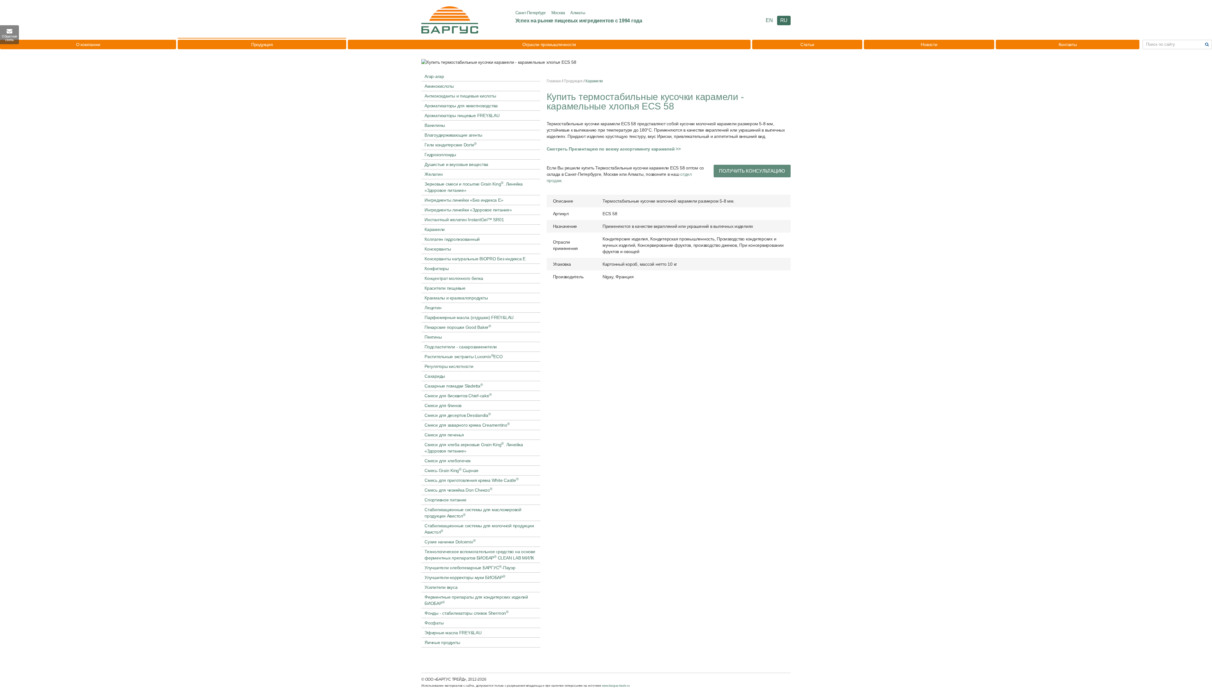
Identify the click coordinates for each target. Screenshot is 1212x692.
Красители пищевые (445, 288)
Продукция (262, 44)
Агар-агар (434, 76)
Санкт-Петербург (530, 12)
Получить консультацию (752, 171)
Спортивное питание (445, 499)
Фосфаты (434, 622)
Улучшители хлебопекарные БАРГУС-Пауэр (470, 567)
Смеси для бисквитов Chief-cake (458, 395)
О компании (88, 44)
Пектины (433, 337)
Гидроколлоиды (440, 154)
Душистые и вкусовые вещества (456, 164)
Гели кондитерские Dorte (451, 144)
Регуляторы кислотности (449, 366)
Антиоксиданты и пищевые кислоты (460, 95)
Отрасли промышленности (549, 44)
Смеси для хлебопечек (448, 460)
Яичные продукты (442, 642)
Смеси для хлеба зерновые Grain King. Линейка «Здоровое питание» (474, 447)
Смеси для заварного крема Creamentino (467, 425)
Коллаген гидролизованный (452, 239)
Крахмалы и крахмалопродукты (456, 297)
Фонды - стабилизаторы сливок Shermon (466, 613)
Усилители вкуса (441, 587)
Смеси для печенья (444, 434)
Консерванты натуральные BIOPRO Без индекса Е (475, 258)
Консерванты (438, 248)
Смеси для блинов (443, 405)
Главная (554, 81)
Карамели (435, 229)
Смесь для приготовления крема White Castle (471, 480)
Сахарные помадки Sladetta (454, 385)
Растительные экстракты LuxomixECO (464, 356)
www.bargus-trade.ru (616, 685)
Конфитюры (437, 268)
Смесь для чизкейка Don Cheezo (458, 490)
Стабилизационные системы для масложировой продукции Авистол (473, 512)
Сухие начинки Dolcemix (450, 541)
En (769, 20)
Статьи (807, 44)
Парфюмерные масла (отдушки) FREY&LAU (469, 317)
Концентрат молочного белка (454, 278)
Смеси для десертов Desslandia (458, 415)
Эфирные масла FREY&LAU (453, 632)
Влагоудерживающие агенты (453, 135)
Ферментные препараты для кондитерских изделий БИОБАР (476, 600)
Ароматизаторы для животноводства (461, 105)
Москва (558, 12)
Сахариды (435, 376)
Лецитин (433, 307)
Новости (929, 44)
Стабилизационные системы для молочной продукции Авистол (479, 529)
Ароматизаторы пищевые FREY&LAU (462, 115)
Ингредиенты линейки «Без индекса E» (464, 200)
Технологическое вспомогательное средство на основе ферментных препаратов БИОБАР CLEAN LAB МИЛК (480, 554)
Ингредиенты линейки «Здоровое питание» (468, 209)
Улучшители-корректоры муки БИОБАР (465, 577)
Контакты (1068, 44)
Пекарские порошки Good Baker (458, 327)
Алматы (577, 12)
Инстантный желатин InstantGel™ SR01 (464, 219)
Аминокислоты (439, 86)
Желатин (434, 174)
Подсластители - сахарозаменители (461, 346)
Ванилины (435, 125)
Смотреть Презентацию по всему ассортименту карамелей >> (614, 148)
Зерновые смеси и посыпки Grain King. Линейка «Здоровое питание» (474, 187)
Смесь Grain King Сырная (451, 470)
